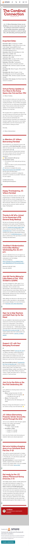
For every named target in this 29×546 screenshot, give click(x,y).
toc (2, 8)
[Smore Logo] (6, 2)
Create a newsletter (8, 542)
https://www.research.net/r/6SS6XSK (12, 169)
